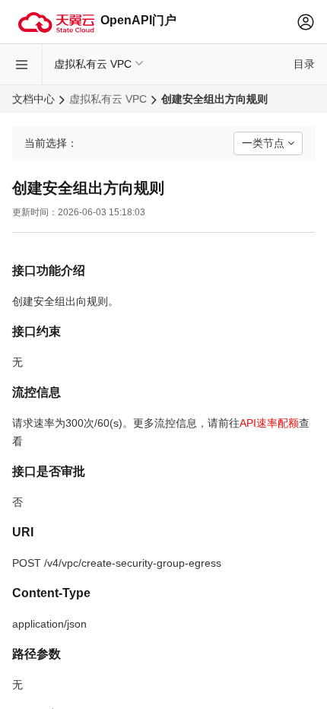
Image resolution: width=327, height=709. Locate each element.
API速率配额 (269, 423)
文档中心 (33, 99)
